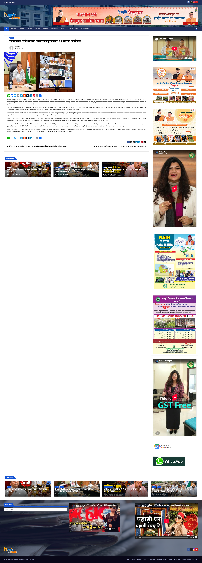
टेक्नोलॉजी (45, 28)
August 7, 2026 (61, 493)
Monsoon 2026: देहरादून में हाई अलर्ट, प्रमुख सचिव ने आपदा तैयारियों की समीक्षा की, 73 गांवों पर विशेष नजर (172, 490)
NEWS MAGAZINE (73, 28)
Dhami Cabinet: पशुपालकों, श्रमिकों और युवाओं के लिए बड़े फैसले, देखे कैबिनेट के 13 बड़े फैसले (74, 171)
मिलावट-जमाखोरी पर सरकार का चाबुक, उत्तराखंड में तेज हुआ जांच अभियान (27, 171)
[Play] (137, 537)
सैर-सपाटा (30, 28)
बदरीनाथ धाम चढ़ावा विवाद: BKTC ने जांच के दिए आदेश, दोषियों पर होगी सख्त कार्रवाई (124, 171)
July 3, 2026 (108, 493)
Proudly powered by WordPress (11, 559)
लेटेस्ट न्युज (13, 28)
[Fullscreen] (196, 537)
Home (128, 559)
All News (139, 559)
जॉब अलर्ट (38, 28)
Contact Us (144, 559)
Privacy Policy (177, 559)
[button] (193, 28)
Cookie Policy (152, 559)
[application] (166, 521)
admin (18, 46)
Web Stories (85, 28)
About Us (133, 559)
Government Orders (58, 28)
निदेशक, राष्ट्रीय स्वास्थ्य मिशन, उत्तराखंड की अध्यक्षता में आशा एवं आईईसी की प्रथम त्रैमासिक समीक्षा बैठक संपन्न (38, 146)
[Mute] (193, 537)
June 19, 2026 (158, 493)
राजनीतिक (22, 28)
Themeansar (31, 559)
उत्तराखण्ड (105, 167)
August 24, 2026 (13, 493)
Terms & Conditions (186, 559)
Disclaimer (159, 559)
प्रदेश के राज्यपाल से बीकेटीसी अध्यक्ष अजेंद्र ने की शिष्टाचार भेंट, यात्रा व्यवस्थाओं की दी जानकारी (119, 146)
